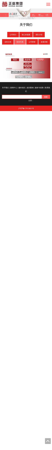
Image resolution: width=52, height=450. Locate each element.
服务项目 (22, 87)
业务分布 (7, 42)
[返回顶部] (48, 441)
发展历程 (44, 42)
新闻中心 (13, 87)
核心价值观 (26, 34)
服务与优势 (39, 87)
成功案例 (30, 87)
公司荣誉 (32, 42)
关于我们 (5, 87)
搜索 (46, 97)
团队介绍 (39, 34)
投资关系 (20, 42)
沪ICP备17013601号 (26, 108)
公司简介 (13, 34)
